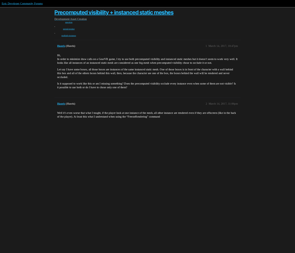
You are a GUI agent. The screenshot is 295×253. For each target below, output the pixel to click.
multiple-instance (68, 35)
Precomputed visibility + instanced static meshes (113, 12)
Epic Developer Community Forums (22, 3)
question (69, 22)
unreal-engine (69, 29)
